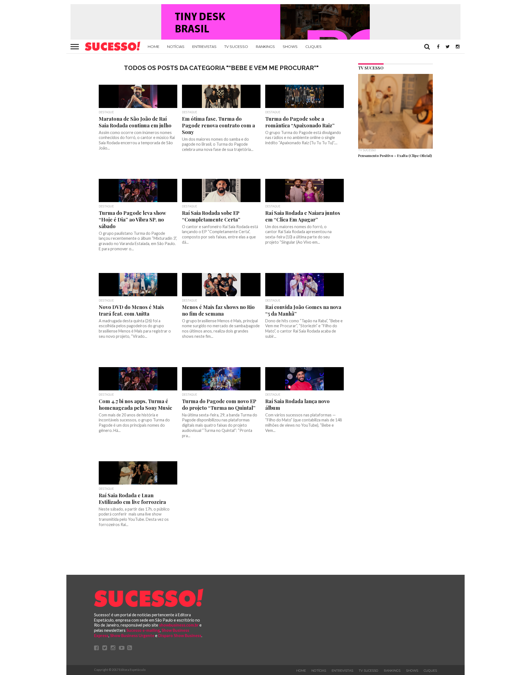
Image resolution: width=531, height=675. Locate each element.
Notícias (175, 46)
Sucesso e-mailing (143, 630)
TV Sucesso (236, 46)
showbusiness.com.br (179, 625)
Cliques (313, 46)
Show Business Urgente (132, 635)
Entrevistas (204, 46)
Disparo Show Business (179, 635)
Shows (290, 46)
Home (153, 46)
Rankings (265, 46)
